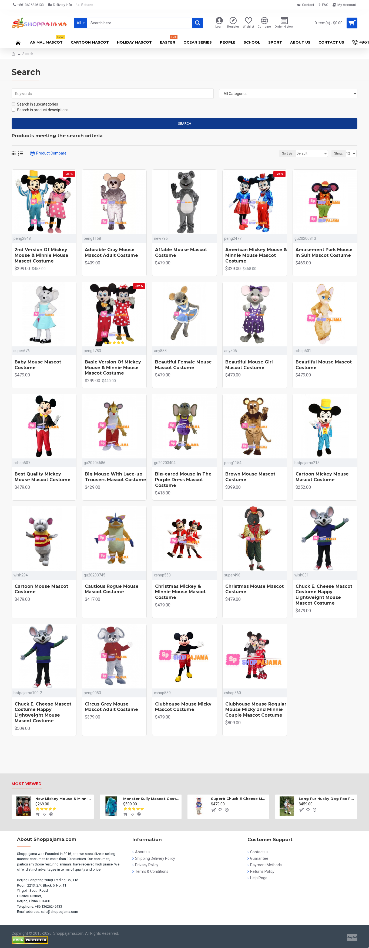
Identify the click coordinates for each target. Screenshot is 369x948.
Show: (338, 153)
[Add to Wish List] (203, 454)
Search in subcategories (37, 104)
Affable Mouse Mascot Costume (181, 252)
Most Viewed (27, 784)
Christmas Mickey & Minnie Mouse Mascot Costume (180, 592)
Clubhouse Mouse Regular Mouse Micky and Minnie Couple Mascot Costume (255, 709)
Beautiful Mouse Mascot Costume (324, 364)
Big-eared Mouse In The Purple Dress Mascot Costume (183, 479)
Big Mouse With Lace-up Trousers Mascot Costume (115, 476)
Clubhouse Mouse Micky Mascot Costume (183, 706)
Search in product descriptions (43, 110)
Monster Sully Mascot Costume (151, 798)
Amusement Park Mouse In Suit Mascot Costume (324, 252)
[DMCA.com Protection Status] (30, 940)
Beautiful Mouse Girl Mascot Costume (249, 364)
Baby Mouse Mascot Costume (38, 364)
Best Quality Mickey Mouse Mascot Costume (43, 476)
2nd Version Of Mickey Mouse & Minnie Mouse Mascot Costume (41, 255)
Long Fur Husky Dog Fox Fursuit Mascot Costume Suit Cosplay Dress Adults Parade (327, 798)
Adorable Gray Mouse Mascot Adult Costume (111, 252)
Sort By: (287, 153)
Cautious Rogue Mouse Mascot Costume (112, 589)
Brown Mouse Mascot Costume (250, 476)
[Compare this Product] (211, 454)
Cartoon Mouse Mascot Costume (41, 589)
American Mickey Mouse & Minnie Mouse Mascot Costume (256, 255)
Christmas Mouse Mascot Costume (254, 589)
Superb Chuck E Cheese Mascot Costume (239, 798)
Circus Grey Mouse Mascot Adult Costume (111, 706)
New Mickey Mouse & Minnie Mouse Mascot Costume (63, 798)
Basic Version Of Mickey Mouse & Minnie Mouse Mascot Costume (113, 367)
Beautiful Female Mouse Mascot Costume (183, 364)
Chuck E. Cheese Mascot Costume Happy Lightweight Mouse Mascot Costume (324, 595)
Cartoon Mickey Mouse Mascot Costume (322, 476)
